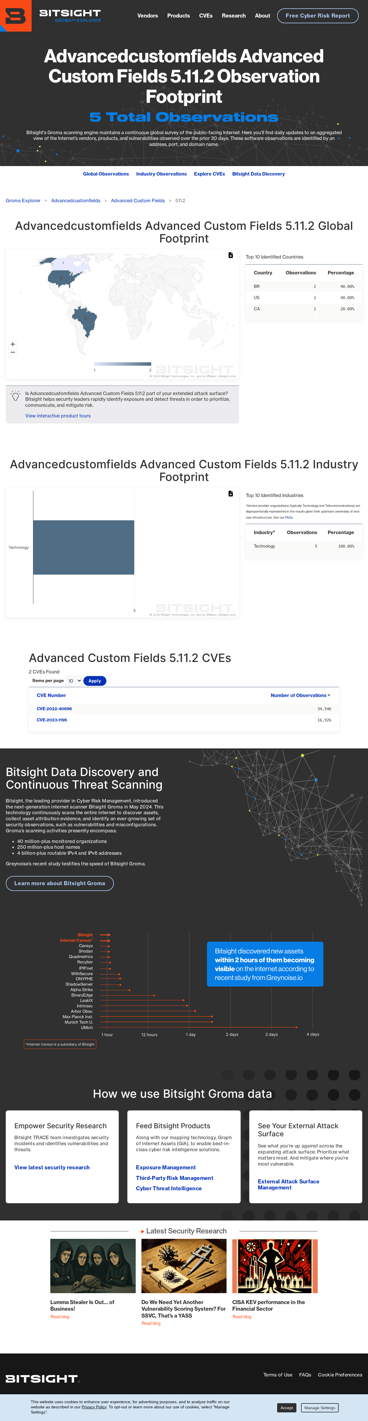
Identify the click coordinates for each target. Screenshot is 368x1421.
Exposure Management (166, 1167)
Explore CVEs (209, 174)
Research (234, 15)
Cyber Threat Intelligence (169, 1188)
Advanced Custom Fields (138, 200)
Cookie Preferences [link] (340, 1375)
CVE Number (51, 695)
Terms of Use (277, 1375)
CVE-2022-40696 (54, 708)
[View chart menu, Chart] (231, 255)
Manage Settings (319, 1407)
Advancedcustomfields (75, 200)
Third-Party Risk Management (174, 1178)
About (262, 15)
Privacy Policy (94, 1407)
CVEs (206, 15)
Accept (287, 1407)
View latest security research (52, 1167)
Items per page (48, 680)
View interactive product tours (58, 416)
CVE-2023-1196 (52, 720)
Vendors (147, 15)
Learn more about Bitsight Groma (59, 883)
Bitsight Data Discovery (258, 174)
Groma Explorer (23, 200)
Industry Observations (161, 174)
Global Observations (106, 174)
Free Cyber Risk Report (318, 15)
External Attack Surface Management (288, 1184)
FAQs (289, 517)
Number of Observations (301, 695)
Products (178, 15)
